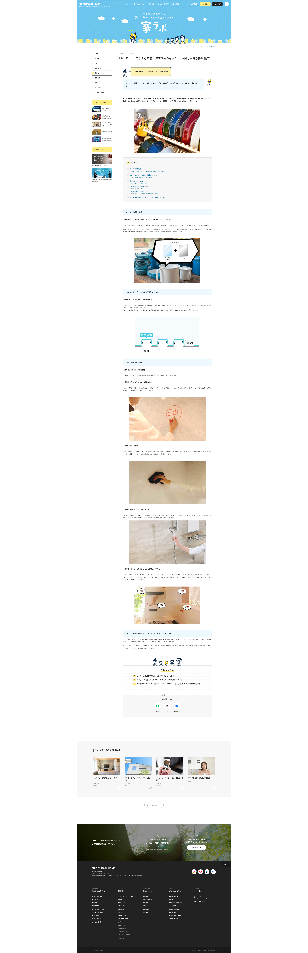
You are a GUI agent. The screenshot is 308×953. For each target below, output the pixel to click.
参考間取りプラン (122, 915)
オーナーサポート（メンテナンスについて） (201, 897)
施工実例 (166, 4)
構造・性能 (159, 4)
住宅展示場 (121, 909)
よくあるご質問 (96, 922)
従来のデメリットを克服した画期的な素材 (141, 177)
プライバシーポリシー (105, 950)
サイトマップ (95, 950)
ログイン (176, 918)
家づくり (97, 58)
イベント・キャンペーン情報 (125, 896)
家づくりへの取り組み (124, 935)
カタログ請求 (217, 4)
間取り (96, 82)
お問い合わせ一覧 (196, 847)
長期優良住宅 (96, 906)
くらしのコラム (122, 928)
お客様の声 (121, 906)
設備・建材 (97, 73)
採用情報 (145, 912)
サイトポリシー (115, 950)
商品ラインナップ (142, 4)
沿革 (144, 906)
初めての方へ (185, 4)
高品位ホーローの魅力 (136, 181)
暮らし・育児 (98, 87)
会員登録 (171, 918)
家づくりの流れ (96, 918)
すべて (96, 53)
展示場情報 (194, 4)
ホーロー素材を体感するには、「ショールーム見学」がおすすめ (147, 197)
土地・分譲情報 (175, 4)
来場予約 (171, 899)
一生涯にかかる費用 (97, 912)
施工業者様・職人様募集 (175, 915)
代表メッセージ (147, 899)
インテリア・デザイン (100, 92)
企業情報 (145, 896)
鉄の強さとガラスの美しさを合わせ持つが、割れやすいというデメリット (149, 171)
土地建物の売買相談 (174, 909)
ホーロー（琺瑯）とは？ (136, 169)
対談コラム (121, 938)
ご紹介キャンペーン (199, 901)
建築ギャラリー (122, 902)
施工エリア (146, 909)
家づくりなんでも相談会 (175, 902)
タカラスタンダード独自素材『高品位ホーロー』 (143, 175)
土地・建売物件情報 (123, 918)
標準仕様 (151, 4)
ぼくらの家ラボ (182, 46)
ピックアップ (121, 925)
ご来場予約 (205, 4)
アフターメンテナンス (98, 909)
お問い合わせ (172, 912)
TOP (177, 46)
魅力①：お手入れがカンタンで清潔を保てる (142, 186)
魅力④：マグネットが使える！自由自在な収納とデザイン (145, 193)
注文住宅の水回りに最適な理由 (139, 183)
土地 (96, 63)
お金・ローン (98, 68)
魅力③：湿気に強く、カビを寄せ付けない (141, 191)
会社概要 (145, 902)
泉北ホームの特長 (130, 4)
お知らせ (120, 922)
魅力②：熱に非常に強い (137, 188)
